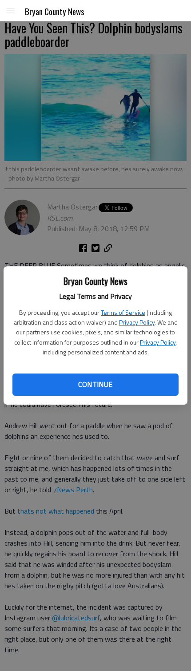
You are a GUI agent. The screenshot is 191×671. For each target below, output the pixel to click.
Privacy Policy (137, 322)
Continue (95, 384)
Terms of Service (123, 312)
